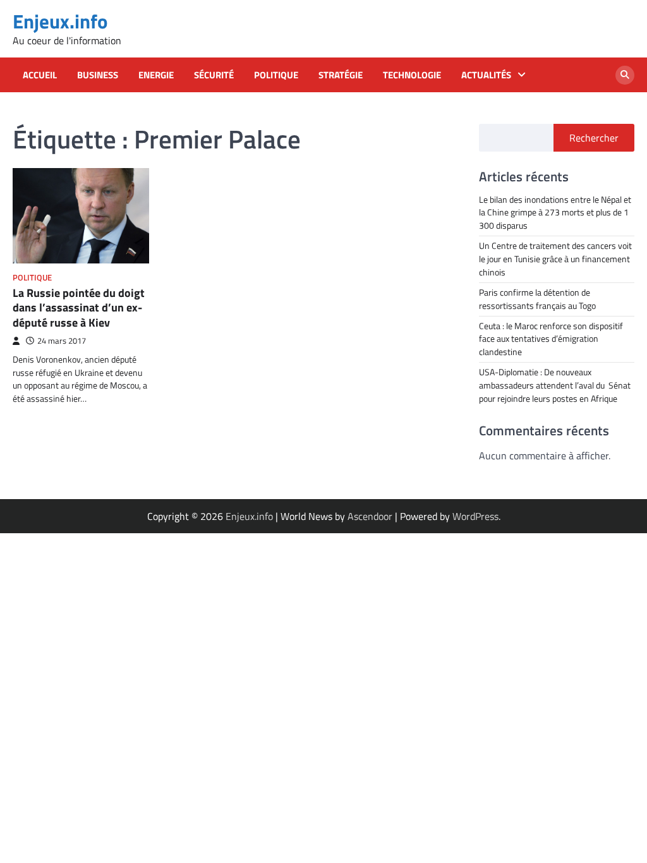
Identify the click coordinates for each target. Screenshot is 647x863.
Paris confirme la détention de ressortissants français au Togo (537, 299)
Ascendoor (370, 516)
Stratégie (340, 75)
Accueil (40, 75)
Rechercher (594, 137)
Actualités (486, 75)
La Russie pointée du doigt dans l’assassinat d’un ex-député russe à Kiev (79, 307)
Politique (276, 75)
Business (97, 75)
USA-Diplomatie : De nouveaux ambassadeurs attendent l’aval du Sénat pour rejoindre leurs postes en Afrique (555, 385)
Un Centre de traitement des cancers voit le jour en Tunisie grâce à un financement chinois (555, 259)
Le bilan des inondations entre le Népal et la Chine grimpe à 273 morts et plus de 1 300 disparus (555, 212)
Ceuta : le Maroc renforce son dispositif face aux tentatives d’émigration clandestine (551, 339)
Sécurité (214, 75)
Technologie (412, 75)
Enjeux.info (60, 21)
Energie (156, 75)
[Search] (624, 75)
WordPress (475, 516)
